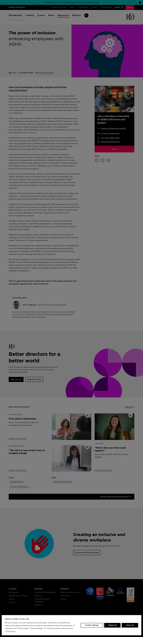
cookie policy (10, 631)
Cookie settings (92, 625)
